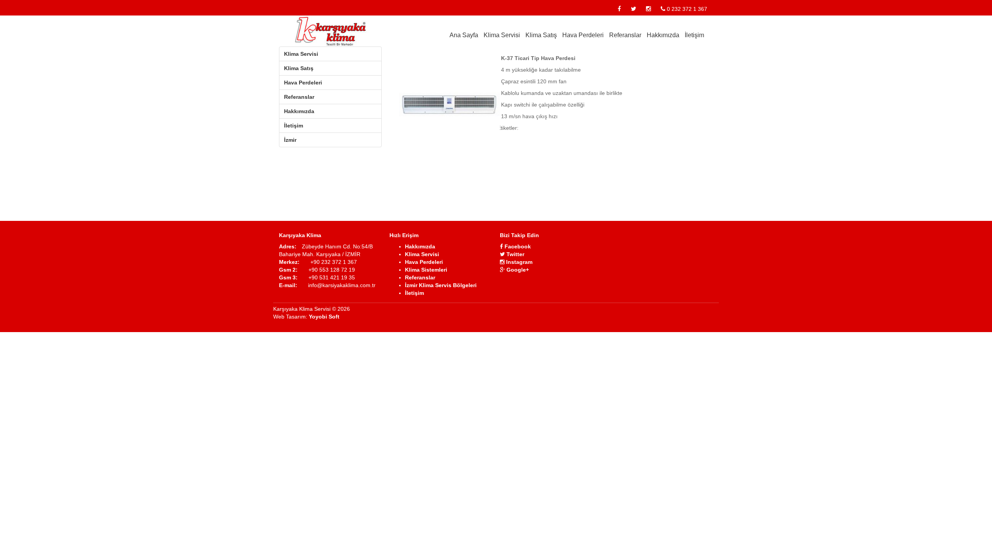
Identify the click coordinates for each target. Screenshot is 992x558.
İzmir (290, 140)
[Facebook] (619, 9)
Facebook (517, 246)
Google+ (517, 270)
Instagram (518, 262)
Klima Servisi (502, 35)
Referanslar (625, 35)
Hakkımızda (663, 35)
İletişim (694, 35)
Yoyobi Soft (324, 316)
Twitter (514, 254)
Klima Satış (541, 35)
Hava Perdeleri (583, 35)
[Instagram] (648, 9)
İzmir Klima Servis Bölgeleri (441, 285)
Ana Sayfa (464, 35)
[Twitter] (633, 9)
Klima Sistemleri (426, 270)
